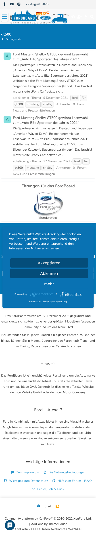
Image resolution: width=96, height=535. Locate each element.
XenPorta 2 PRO (26, 529)
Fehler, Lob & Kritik (50, 489)
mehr (49, 284)
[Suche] (92, 16)
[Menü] (4, 17)
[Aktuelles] (86, 16)
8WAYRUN (73, 529)
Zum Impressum (27, 472)
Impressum (35, 301)
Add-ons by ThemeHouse (49, 524)
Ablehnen (49, 273)
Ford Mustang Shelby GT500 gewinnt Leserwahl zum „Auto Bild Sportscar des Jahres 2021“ (50, 56)
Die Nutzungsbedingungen (66, 472)
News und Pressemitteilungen (34, 110)
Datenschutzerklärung (55, 301)
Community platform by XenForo (48, 518)
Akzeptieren (49, 263)
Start (47, 506)
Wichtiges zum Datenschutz (28, 481)
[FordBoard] (38, 506)
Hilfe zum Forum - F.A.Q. (74, 481)
